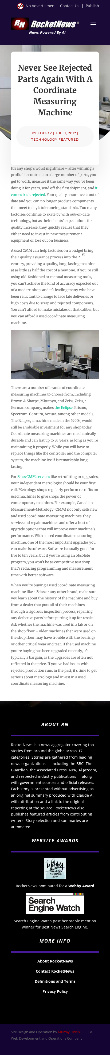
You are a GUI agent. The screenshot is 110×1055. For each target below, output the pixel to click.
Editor (45, 133)
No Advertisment (41, 5)
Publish (92, 5)
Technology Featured (55, 139)
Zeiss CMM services (33, 476)
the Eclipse (63, 407)
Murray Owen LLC (72, 1031)
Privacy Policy (55, 991)
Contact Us (69, 5)
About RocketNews (55, 961)
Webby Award (81, 885)
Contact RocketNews (55, 971)
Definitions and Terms (55, 981)
